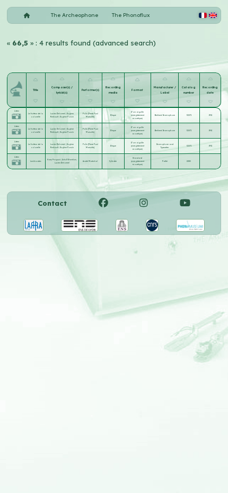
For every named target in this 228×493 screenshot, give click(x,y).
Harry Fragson (54, 160)
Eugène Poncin (67, 117)
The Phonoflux (131, 15)
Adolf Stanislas (69, 160)
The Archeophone (74, 15)
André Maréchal (90, 161)
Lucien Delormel (58, 114)
